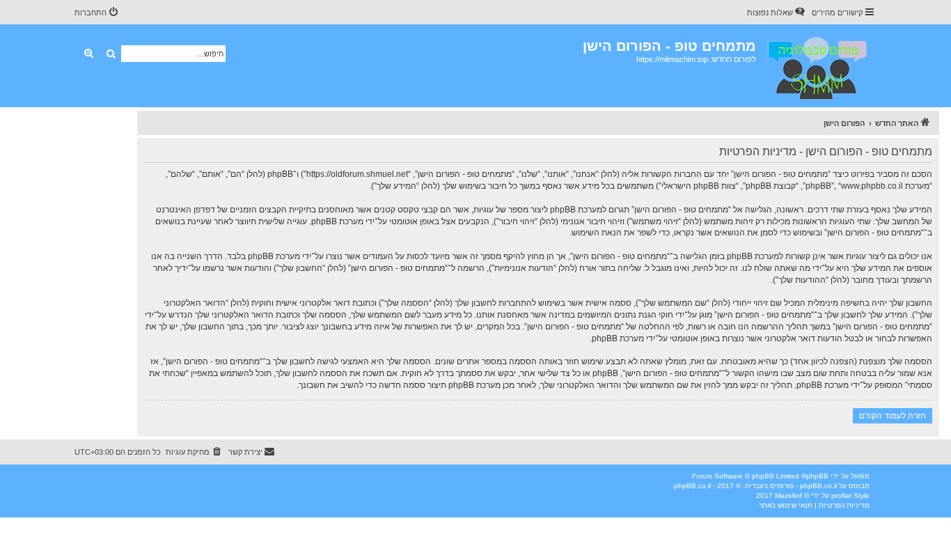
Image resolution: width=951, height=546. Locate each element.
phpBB (817, 476)
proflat (841, 495)
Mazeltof (788, 495)
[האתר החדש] (816, 66)
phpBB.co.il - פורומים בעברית (791, 486)
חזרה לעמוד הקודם (892, 415)
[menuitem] (777, 12)
